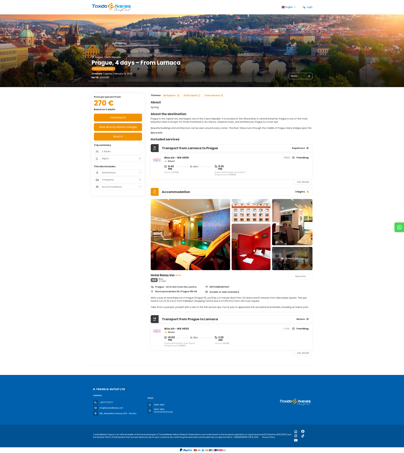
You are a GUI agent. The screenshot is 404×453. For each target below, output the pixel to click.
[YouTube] (296, 440)
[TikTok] (303, 436)
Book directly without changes (118, 127)
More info (156, 132)
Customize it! (118, 117)
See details (303, 182)
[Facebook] (303, 431)
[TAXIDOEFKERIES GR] (295, 402)
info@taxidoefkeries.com (111, 408)
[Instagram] (296, 436)
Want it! (118, 136)
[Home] (296, 431)
